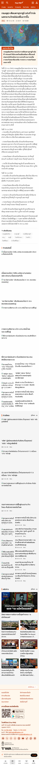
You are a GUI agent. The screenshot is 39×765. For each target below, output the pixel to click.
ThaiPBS (28, 237)
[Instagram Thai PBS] (10, 738)
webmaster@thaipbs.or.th (16, 732)
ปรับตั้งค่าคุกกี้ (23, 702)
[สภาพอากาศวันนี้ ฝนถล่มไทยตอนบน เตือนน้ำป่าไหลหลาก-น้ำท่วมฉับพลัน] (8, 576)
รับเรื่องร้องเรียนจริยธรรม (26, 699)
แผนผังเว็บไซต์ (5, 692)
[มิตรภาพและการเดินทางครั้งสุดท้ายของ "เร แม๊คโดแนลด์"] (19, 602)
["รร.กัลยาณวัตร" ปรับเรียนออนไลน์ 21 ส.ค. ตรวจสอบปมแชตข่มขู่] (19, 289)
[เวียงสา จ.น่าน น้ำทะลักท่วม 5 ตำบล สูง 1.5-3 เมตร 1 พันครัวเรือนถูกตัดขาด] (8, 385)
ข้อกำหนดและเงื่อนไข (25, 692)
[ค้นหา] (7, 2)
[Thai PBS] (19, 3)
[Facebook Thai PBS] (3, 738)
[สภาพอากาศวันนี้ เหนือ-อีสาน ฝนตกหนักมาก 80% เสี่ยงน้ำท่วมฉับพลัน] (8, 394)
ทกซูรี (9, 237)
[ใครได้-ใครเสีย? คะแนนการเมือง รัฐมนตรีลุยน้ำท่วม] (28, 644)
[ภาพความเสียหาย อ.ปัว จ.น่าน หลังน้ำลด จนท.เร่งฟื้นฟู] (19, 317)
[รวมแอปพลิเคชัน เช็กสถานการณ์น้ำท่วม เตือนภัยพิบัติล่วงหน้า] (10, 663)
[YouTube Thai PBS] (22, 738)
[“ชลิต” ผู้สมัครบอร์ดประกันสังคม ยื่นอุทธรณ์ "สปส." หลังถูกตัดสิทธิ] (19, 428)
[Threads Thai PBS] (14, 738)
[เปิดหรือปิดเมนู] (33, 2)
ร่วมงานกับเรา (5, 702)
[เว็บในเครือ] (2, 2)
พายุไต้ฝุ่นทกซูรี (27, 234)
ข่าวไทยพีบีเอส (14, 241)
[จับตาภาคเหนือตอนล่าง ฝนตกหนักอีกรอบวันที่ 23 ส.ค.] (10, 625)
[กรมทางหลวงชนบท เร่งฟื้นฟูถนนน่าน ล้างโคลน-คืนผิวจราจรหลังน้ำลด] (19, 492)
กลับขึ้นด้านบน (31, 687)
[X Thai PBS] (7, 738)
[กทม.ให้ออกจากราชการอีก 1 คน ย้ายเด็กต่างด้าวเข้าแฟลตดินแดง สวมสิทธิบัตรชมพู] (8, 543)
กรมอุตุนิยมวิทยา (6, 234)
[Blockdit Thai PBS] (30, 738)
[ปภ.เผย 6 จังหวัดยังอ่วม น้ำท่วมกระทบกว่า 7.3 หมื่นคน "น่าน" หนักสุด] (19, 460)
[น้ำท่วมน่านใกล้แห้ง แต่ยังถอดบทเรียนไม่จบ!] (10, 644)
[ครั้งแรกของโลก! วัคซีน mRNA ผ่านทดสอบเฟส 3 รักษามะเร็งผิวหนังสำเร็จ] (19, 261)
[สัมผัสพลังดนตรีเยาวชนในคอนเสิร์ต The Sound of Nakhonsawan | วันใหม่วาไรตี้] (28, 625)
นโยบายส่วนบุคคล (6, 699)
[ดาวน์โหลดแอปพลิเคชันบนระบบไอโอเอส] (18, 711)
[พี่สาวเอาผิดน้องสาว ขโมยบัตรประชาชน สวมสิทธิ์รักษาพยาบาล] (19, 345)
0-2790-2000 (8, 730)
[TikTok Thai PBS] (26, 738)
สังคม (3, 21)
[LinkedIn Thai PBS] (34, 738)
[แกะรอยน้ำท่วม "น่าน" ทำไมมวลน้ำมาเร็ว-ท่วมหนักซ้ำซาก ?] (8, 366)
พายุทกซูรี (16, 234)
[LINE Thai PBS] (18, 738)
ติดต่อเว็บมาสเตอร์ (25, 696)
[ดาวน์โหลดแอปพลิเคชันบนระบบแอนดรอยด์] (18, 716)
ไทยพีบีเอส (5, 241)
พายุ (3, 237)
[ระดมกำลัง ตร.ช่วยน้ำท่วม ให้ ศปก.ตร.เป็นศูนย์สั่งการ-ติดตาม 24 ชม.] (8, 565)
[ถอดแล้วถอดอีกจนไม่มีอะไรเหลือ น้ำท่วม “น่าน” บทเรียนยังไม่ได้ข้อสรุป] (8, 404)
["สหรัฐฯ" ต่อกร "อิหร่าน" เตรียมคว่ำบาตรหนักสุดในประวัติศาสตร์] (8, 376)
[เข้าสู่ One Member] (36, 2)
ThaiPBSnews (18, 237)
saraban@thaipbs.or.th (25, 734)
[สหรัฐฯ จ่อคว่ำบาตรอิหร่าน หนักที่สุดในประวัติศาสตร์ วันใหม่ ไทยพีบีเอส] (28, 663)
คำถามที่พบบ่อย (6, 696)
